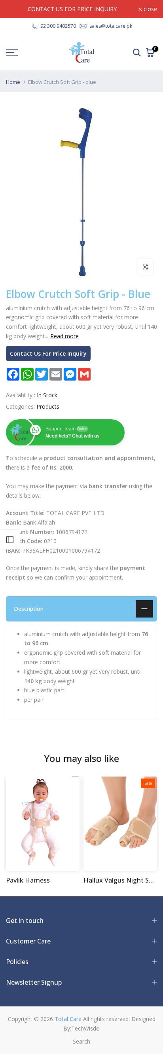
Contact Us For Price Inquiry (48, 353)
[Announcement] (72, 9)
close (149, 9)
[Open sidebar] (10, 539)
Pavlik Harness (28, 880)
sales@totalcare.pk (110, 26)
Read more (64, 336)
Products (47, 406)
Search (81, 1041)
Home (13, 82)
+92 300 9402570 (57, 26)
